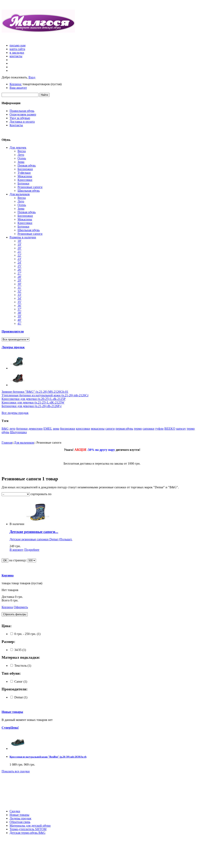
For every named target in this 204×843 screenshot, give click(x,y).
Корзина (8, 575)
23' (19, 259)
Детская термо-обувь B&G (27, 832)
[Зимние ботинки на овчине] (18, 368)
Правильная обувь (22, 111)
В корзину (17, 549)
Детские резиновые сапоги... (34, 532)
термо (138, 428)
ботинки (22, 428)
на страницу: (18, 560)
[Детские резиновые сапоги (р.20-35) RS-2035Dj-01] (38, 524)
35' (19, 302)
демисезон (35, 428)
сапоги (110, 428)
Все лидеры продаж (15, 413)
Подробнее (31, 549)
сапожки (148, 428)
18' (19, 241)
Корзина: (16, 84)
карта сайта (17, 49)
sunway (181, 428)
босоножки (67, 428)
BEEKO (169, 428)
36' (19, 305)
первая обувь (124, 428)
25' (19, 266)
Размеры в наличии (23, 237)
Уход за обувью (20, 118)
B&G (5, 428)
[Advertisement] (19, 791)
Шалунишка (18, 432)
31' (19, 287)
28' (19, 276)
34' (19, 298)
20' (19, 248)
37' (19, 309)
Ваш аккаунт (18, 87)
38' (19, 312)
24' (19, 262)
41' (19, 323)
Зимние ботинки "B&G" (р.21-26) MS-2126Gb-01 (35, 391)
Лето (21, 154)
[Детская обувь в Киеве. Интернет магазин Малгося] (38, 31)
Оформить (21, 607)
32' (19, 291)
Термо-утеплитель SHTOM (28, 829)
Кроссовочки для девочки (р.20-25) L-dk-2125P (34, 399)
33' (19, 294)
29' (19, 280)
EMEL (47, 428)
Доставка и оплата (22, 121)
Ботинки (23, 183)
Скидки (15, 811)
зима (56, 428)
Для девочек (18, 147)
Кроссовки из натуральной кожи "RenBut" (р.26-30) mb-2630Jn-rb (48, 756)
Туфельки (24, 172)
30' (19, 284)
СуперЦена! (10, 727)
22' (19, 255)
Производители (13, 331)
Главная (7, 442)
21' (19, 251)
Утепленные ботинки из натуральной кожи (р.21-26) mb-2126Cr (45, 395)
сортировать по (40, 494)
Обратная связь (20, 822)
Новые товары (12, 712)
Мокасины (25, 176)
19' (19, 244)
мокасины (98, 428)
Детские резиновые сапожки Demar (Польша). (41, 539)
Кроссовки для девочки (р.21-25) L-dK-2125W (33, 402)
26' (19, 269)
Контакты (16, 125)
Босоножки (25, 169)
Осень (22, 158)
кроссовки (83, 428)
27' (19, 273)
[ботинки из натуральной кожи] (18, 385)
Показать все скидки (16, 771)
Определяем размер (23, 114)
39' (19, 316)
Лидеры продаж (13, 347)
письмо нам (18, 45)
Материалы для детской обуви (30, 825)
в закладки (17, 52)
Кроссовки (25, 180)
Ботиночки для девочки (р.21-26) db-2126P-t (31, 406)
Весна (22, 151)
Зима (21, 162)
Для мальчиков (20, 194)
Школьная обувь (29, 190)
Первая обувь (27, 165)
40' (19, 320)
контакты (16, 56)
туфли (159, 428)
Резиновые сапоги (30, 187)
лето (12, 428)
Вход (31, 77)
